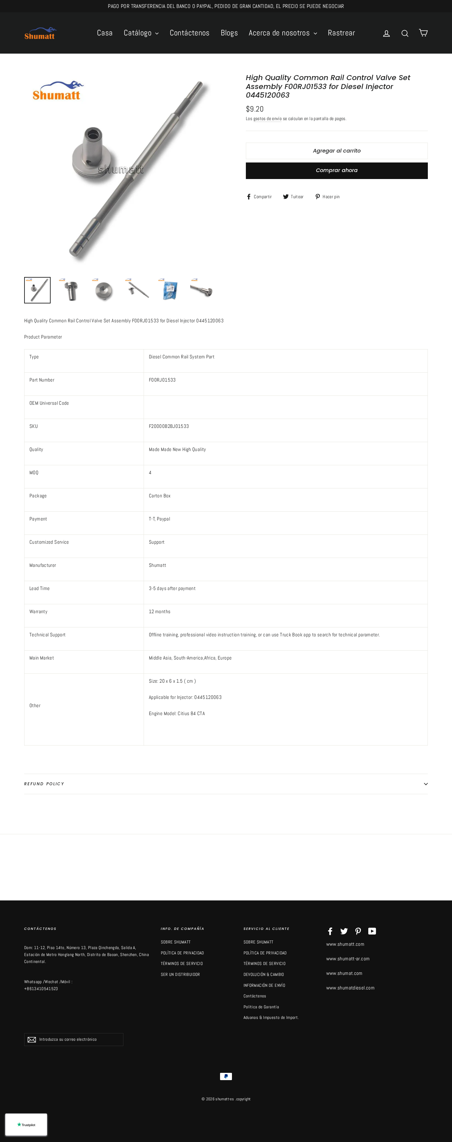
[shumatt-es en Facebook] (330, 931)
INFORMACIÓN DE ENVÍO (265, 985)
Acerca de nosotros (280, 32)
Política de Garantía (261, 1007)
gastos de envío (267, 118)
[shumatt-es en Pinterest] (358, 931)
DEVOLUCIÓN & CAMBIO (264, 974)
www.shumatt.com (345, 944)
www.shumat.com (344, 973)
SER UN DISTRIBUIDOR (180, 974)
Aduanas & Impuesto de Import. (271, 1017)
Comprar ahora (337, 170)
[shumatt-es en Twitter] (344, 931)
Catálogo (139, 32)
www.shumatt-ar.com (348, 958)
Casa (105, 32)
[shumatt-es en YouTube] (372, 931)
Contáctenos (190, 32)
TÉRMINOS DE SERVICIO (182, 963)
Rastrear (341, 32)
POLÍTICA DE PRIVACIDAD (182, 953)
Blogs (229, 32)
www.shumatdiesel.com (350, 987)
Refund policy (44, 784)
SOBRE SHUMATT (176, 942)
